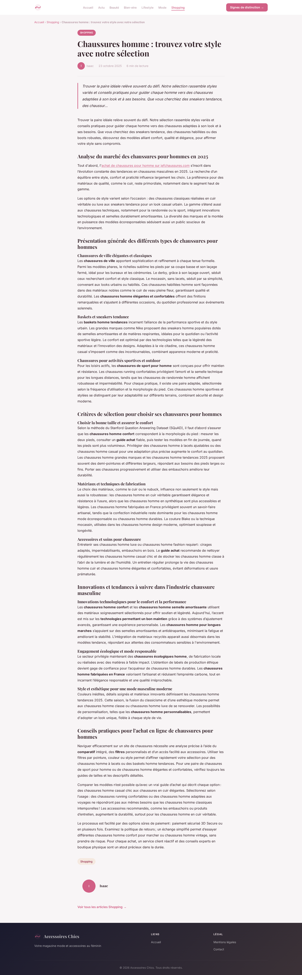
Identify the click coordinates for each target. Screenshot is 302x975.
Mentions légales (224, 942)
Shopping (178, 7)
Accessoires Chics (61, 936)
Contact (218, 949)
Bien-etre (130, 7)
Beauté (114, 7)
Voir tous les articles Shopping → (102, 907)
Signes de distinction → (247, 7)
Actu (101, 7)
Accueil (88, 7)
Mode (162, 7)
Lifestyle (147, 7)
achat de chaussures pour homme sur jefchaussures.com (145, 165)
